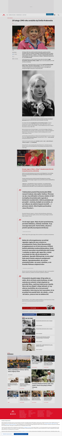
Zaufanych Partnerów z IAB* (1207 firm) (51, 423)
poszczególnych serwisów (27, 427)
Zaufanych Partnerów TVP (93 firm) (10, 424)
